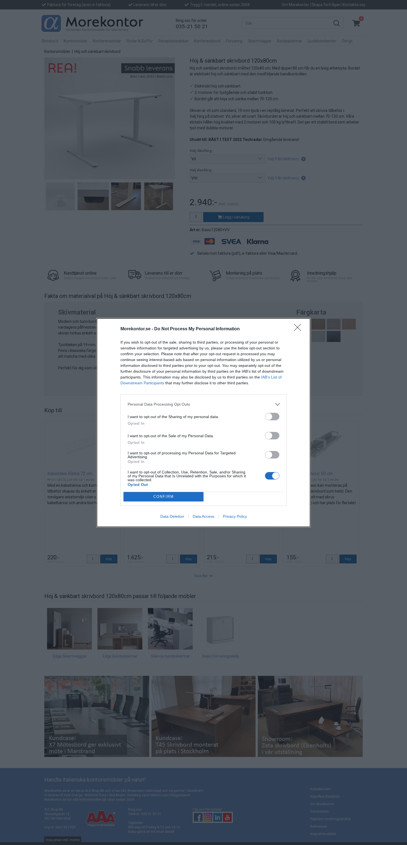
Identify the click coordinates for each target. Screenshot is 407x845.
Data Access (203, 516)
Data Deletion (172, 516)
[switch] (272, 416)
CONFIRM (163, 496)
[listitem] (203, 404)
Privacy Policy (235, 516)
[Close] (299, 329)
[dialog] (203, 422)
